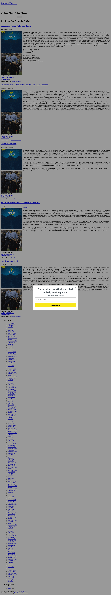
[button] (55, 291)
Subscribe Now (55, 305)
